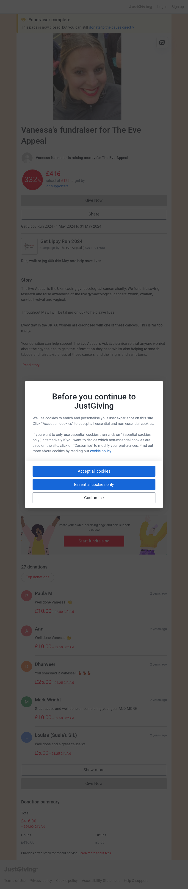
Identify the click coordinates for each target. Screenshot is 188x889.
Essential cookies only (94, 484)
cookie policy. (101, 451)
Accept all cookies (94, 471)
